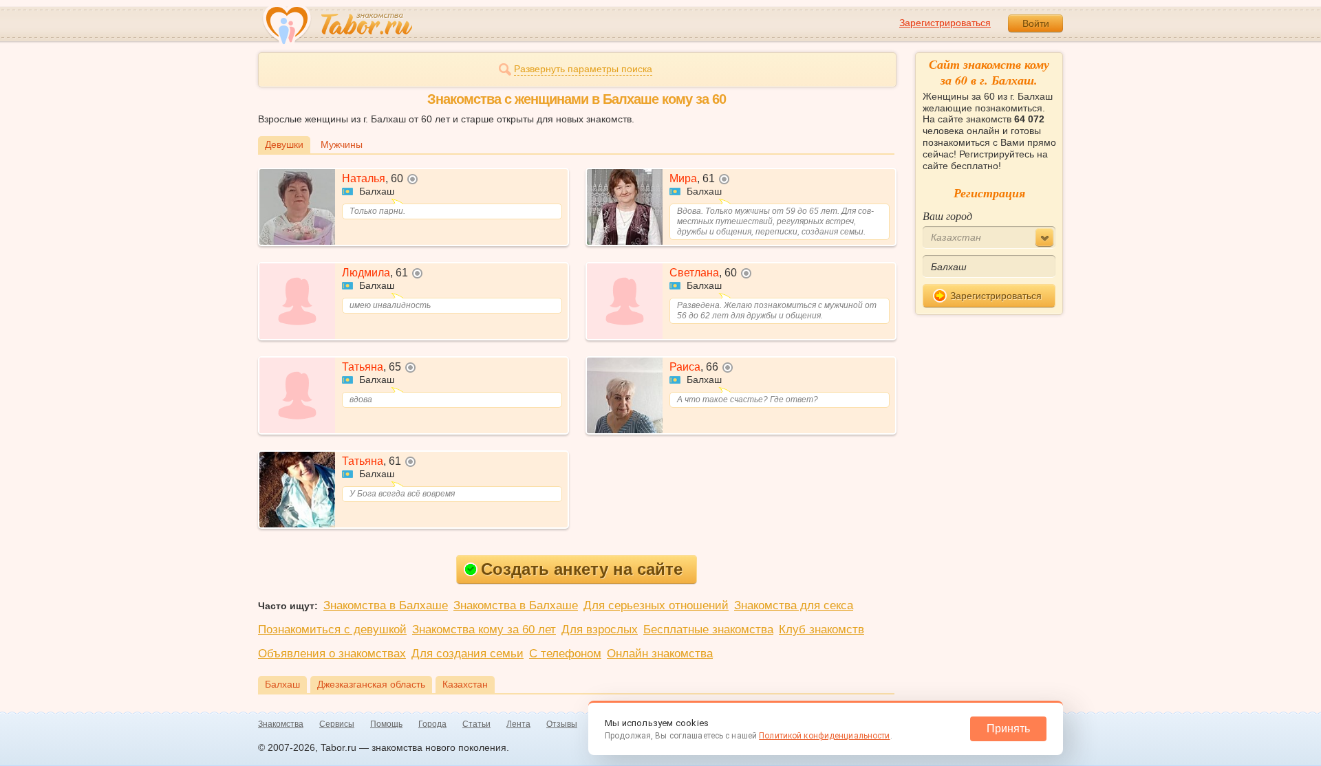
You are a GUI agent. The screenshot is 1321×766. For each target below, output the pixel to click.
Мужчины (342, 144)
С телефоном (565, 653)
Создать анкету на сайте (582, 569)
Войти (1035, 23)
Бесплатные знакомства (708, 629)
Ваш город (947, 215)
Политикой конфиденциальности (824, 736)
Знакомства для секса (793, 605)
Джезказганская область (371, 684)
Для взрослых (599, 629)
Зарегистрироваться (945, 22)
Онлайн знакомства (660, 653)
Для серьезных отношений (656, 605)
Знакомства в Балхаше (385, 605)
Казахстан (465, 684)
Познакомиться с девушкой (332, 629)
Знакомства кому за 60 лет (484, 629)
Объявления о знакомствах (332, 653)
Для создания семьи (467, 653)
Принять (1008, 728)
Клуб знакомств (821, 629)
